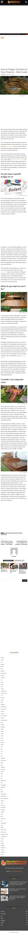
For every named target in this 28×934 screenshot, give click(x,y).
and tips (2, 657)
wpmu (2, 854)
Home (2, 36)
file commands (4, 715)
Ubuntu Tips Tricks (4, 834)
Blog (2, 668)
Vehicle (2, 838)
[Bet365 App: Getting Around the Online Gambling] (4, 891)
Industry (2, 742)
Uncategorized (4, 836)
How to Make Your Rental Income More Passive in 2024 (13, 571)
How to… (2, 740)
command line (3, 691)
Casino (2, 684)
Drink (2, 702)
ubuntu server (3, 832)
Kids (2, 749)
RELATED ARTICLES (8, 560)
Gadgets (2, 724)
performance (3, 780)
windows (2, 849)
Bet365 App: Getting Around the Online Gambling (17, 889)
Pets (2, 782)
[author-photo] (14, 551)
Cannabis (3, 677)
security (2, 800)
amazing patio (9, 146)
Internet (2, 744)
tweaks (2, 827)
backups (2, 664)
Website (2, 843)
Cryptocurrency (4, 693)
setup (2, 803)
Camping (2, 675)
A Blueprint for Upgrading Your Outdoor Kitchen (4, 570)
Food (2, 722)
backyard (6, 533)
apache (2, 659)
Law (1, 751)
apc (1, 662)
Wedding (2, 845)
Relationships (3, 796)
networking (3, 769)
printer (2, 791)
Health (2, 735)
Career (2, 682)
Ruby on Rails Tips (4, 798)
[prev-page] (13, 576)
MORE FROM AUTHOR (19, 560)
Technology (3, 818)
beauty (2, 666)
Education (3, 704)
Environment (3, 709)
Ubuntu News (3, 829)
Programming (3, 794)
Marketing (3, 758)
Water (2, 841)
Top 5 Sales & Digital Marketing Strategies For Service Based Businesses (17, 897)
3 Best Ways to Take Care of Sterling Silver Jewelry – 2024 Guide (7, 542)
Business (2, 671)
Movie (2, 762)
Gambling (3, 726)
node (2, 773)
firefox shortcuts (4, 720)
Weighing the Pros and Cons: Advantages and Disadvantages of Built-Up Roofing (23, 571)
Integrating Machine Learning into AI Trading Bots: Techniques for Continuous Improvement (18, 883)
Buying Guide (3, 673)
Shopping (3, 809)
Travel (2, 825)
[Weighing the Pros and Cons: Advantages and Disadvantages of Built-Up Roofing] (23, 566)
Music (2, 764)
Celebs (2, 688)
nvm (1, 778)
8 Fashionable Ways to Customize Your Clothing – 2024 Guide (21, 542)
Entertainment (3, 706)
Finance (2, 718)
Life (1, 753)
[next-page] (15, 576)
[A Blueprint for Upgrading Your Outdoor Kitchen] (5, 566)
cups (2, 695)
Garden (2, 731)
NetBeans (3, 767)
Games (2, 729)
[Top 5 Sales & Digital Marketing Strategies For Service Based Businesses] (4, 898)
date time (2, 697)
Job (1, 747)
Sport (2, 814)
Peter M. (4, 74)
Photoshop (3, 787)
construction (4, 272)
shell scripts (3, 807)
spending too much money (17, 159)
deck (17, 533)
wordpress (3, 852)
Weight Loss (3, 847)
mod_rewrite (3, 760)
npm (2, 776)
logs (1, 756)
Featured (2, 713)
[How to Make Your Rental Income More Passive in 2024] (14, 566)
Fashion (2, 711)
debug (2, 700)
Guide (2, 733)
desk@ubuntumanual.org (16, 871)
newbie (2, 771)
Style (2, 816)
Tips (1, 820)
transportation (3, 823)
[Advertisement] (14, 19)
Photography (3, 785)
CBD (2, 686)
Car (1, 679)
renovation (3, 534)
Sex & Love (3, 805)
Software (2, 811)
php (1, 789)
